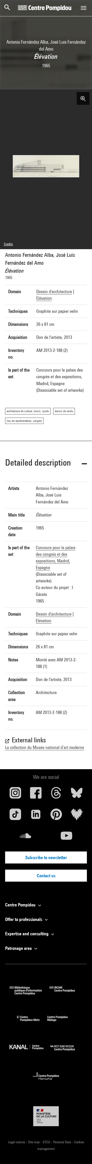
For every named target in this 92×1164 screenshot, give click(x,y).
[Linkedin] (36, 816)
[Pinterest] (56, 816)
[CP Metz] (32, 1022)
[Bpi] (29, 993)
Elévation (44, 298)
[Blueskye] (76, 794)
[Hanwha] (46, 1081)
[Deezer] (76, 816)
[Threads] (56, 794)
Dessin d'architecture (54, 291)
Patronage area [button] (19, 948)
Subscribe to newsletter (46, 857)
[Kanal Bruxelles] (29, 1052)
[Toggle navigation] (83, 8)
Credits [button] (8, 244)
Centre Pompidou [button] (21, 904)
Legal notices (17, 1142)
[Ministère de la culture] (46, 1116)
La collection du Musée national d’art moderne (44, 747)
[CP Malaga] (61, 1022)
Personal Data (62, 1142)
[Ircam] (66, 993)
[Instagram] (15, 794)
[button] (46, 463)
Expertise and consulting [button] (27, 933)
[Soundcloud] (25, 837)
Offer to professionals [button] (24, 919)
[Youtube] (66, 837)
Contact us (46, 875)
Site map (34, 1142)
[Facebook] (36, 794)
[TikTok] (15, 816)
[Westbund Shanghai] (66, 1052)
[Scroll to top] (80, 1152)
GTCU (47, 1142)
